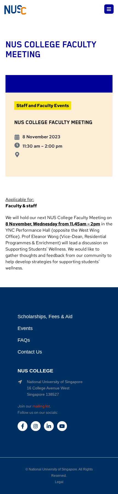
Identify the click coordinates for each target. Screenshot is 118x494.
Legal (59, 482)
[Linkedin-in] (49, 426)
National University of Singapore (53, 469)
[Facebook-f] (22, 426)
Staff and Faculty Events (42, 105)
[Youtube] (62, 426)
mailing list (41, 406)
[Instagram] (36, 426)
